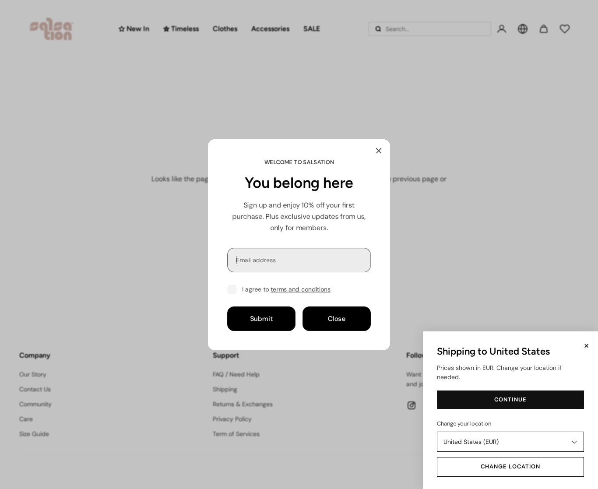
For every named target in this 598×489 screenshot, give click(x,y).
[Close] (379, 150)
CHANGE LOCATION (510, 466)
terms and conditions (301, 289)
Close (337, 318)
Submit (261, 318)
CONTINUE (510, 399)
